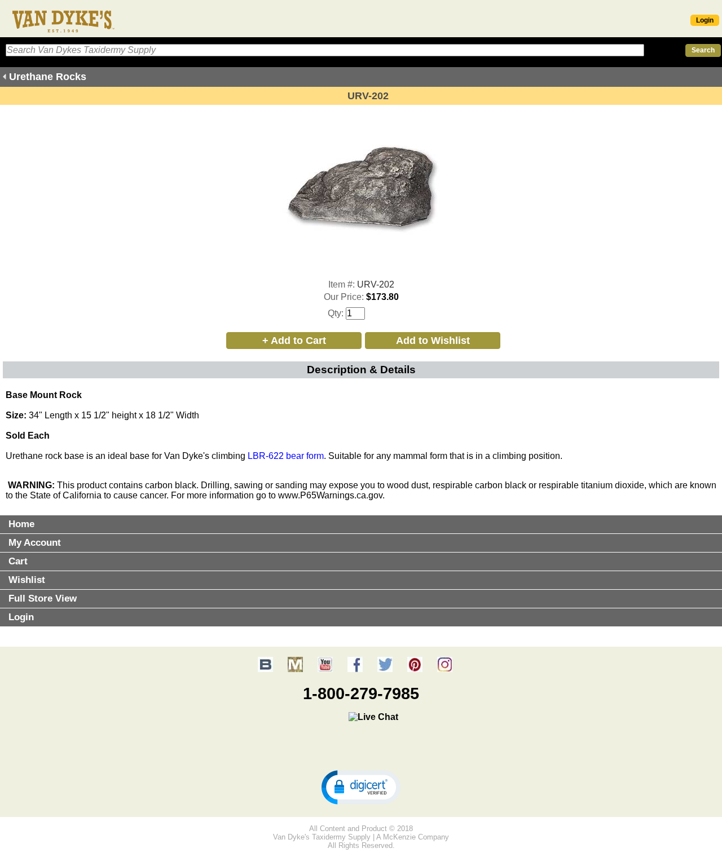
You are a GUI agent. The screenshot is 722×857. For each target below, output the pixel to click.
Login (705, 20)
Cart (18, 561)
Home (21, 524)
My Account (34, 542)
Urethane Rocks (47, 76)
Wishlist (26, 580)
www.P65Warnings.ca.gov (330, 495)
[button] (361, 786)
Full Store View (42, 598)
